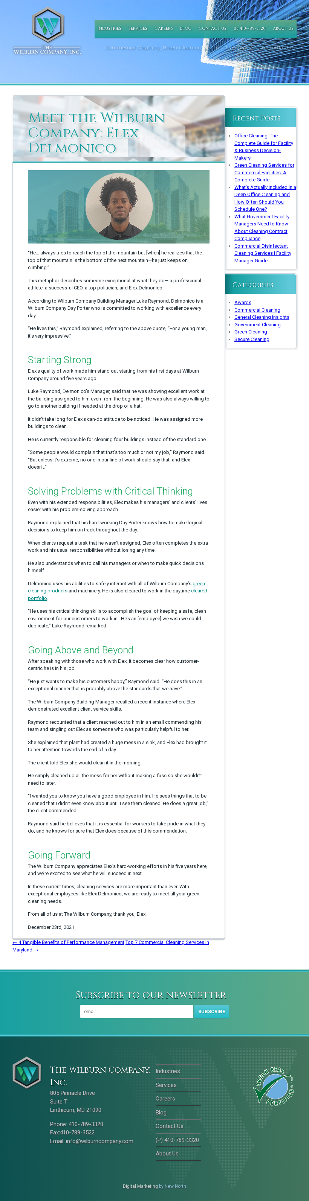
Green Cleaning (250, 332)
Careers (163, 28)
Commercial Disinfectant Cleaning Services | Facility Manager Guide (262, 253)
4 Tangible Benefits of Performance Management (68, 942)
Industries (109, 28)
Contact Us (212, 28)
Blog (185, 28)
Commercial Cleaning (257, 310)
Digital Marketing (140, 1186)
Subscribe (211, 1011)
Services (137, 28)
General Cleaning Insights (261, 317)
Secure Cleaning (251, 339)
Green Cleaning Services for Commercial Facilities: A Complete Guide (264, 172)
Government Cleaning (257, 324)
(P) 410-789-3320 (250, 28)
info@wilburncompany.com (99, 1141)
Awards (242, 302)
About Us (283, 28)
